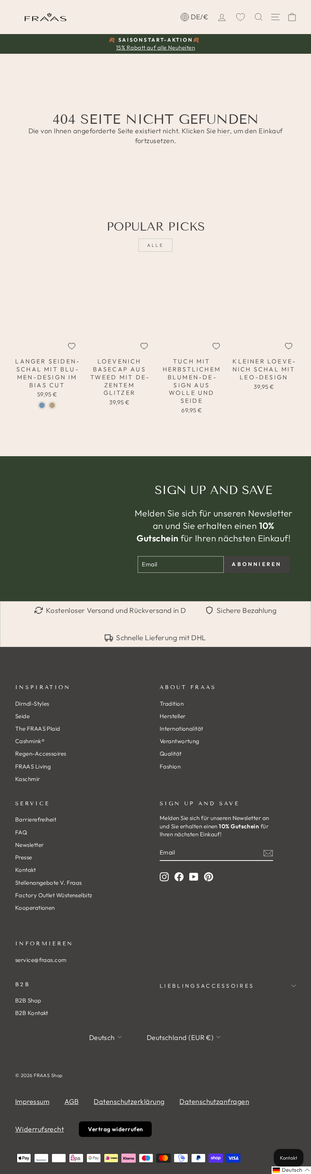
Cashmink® (30, 741)
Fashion (170, 766)
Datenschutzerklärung (129, 1101)
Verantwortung (179, 741)
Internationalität (181, 728)
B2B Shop (28, 1000)
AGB (71, 1101)
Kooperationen (35, 907)
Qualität (171, 753)
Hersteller (173, 716)
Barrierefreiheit (35, 819)
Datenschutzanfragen (214, 1101)
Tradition (172, 703)
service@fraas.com (41, 960)
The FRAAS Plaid (37, 728)
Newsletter (29, 844)
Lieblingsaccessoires (207, 985)
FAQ (21, 832)
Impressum (32, 1101)
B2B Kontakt (31, 1013)
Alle (155, 245)
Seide (22, 716)
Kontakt (25, 869)
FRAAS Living (33, 766)
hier (223, 130)
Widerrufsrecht (39, 1129)
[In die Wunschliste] (71, 346)
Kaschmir (27, 779)
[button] (291, 1170)
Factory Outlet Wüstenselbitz (54, 895)
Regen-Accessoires (40, 753)
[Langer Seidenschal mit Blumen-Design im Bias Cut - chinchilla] (52, 405)
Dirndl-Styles (32, 703)
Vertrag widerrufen (115, 1129)
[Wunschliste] (240, 17)
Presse (23, 857)
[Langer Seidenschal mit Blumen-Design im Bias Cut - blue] (42, 405)
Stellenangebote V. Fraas (48, 882)
